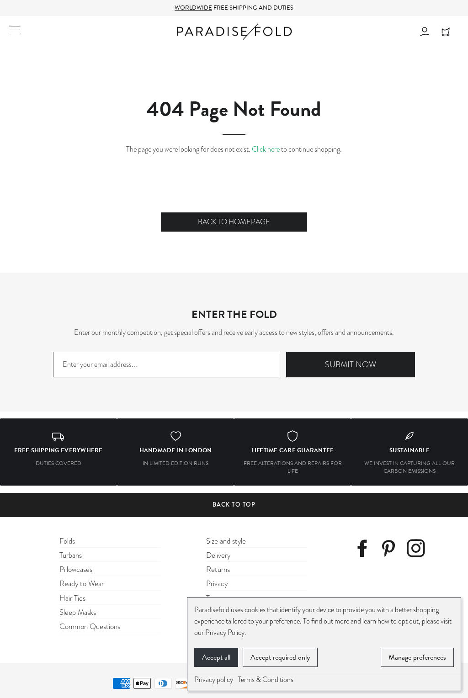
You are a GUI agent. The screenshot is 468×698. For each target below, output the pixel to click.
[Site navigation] (15, 29)
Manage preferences (417, 657)
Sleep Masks (77, 612)
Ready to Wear (81, 583)
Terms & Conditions (265, 680)
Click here (266, 149)
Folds (67, 541)
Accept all (216, 657)
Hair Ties (72, 598)
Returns (218, 569)
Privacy (217, 583)
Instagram (418, 549)
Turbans (70, 555)
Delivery (218, 555)
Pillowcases (75, 569)
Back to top (234, 504)
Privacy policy (213, 680)
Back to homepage (234, 222)
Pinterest (391, 549)
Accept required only (280, 657)
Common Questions (89, 626)
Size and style (226, 541)
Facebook (365, 549)
